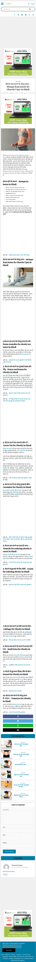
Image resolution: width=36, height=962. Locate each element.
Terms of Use (26, 954)
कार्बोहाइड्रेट (28, 632)
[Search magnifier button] (30, 9)
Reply (5, 874)
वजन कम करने (25, 354)
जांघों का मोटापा (9, 636)
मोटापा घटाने (16, 704)
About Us (7, 954)
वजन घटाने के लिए (22, 450)
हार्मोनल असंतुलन (10, 195)
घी (9, 191)
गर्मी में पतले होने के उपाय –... (21, 764)
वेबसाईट (5, 843)
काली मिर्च (22, 381)
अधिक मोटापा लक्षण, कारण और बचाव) (19, 255)
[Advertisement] (18, 33)
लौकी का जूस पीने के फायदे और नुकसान (20, 585)
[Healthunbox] (8, 3)
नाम (4, 827)
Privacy (13, 954)
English (33, 4)
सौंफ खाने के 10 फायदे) (15, 691)
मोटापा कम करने (7, 448)
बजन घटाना (18, 81)
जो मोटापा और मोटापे (24, 657)
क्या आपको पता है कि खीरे (10, 490)
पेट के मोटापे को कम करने (13, 554)
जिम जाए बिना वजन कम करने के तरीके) (20, 640)
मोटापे (21, 472)
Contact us (19, 954)
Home (2, 954)
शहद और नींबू (6, 375)
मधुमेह (14, 659)
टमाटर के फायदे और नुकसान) (17, 712)
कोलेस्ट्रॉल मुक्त (17, 492)
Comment (6, 809)
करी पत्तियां (20, 655)
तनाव (7, 199)
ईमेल (4, 835)
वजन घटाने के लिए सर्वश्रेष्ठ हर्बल (19, 677)
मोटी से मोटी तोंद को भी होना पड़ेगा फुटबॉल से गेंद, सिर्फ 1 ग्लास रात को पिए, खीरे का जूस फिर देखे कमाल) (17, 539)
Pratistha (5, 93)
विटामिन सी (6, 468)
